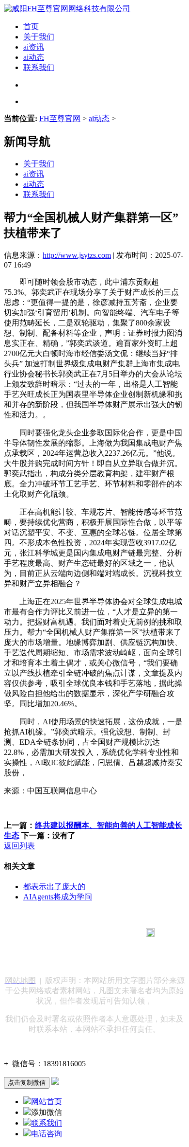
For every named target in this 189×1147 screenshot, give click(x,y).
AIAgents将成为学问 (57, 897)
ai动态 (33, 57)
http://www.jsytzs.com (77, 255)
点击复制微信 (27, 1082)
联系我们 (38, 67)
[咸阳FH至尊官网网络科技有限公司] (67, 8)
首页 (31, 26)
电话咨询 (46, 1133)
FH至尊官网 (59, 118)
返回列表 (19, 846)
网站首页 (46, 1101)
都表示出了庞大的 (54, 886)
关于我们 (38, 37)
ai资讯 (33, 47)
